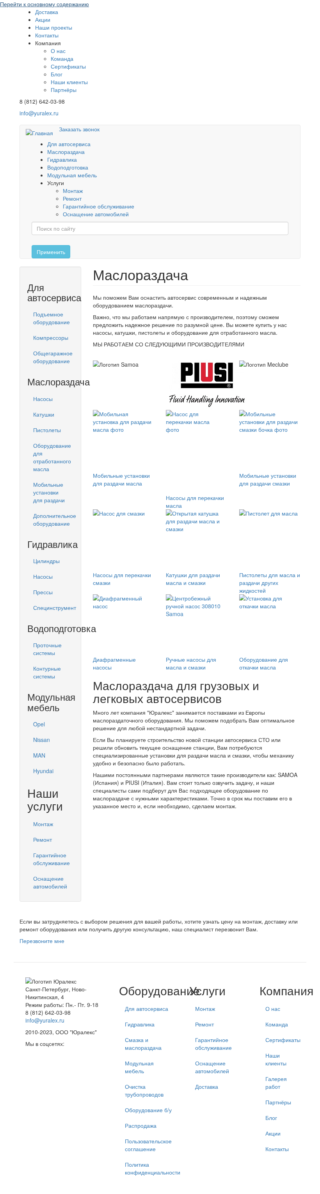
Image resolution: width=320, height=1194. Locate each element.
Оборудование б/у (148, 1110)
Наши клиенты (69, 82)
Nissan (41, 740)
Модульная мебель (72, 175)
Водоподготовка (67, 167)
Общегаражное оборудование (53, 357)
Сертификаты (68, 66)
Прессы (43, 592)
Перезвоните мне (42, 941)
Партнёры (63, 90)
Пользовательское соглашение (148, 1145)
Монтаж (73, 190)
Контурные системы (47, 672)
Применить (51, 252)
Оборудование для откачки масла (263, 663)
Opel (39, 724)
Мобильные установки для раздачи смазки (267, 479)
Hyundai (43, 771)
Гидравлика (62, 159)
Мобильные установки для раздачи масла (121, 479)
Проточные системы (47, 649)
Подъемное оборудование (51, 318)
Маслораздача (66, 151)
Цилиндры (46, 561)
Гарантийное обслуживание (98, 206)
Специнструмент (53, 607)
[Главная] (42, 132)
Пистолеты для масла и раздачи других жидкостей (269, 582)
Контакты (47, 35)
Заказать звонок (79, 129)
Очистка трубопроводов (144, 1090)
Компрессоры (50, 337)
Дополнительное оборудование (53, 519)
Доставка (46, 12)
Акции (42, 19)
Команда (62, 58)
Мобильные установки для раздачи (49, 492)
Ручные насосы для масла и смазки (191, 663)
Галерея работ (276, 1082)
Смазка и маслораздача (143, 1043)
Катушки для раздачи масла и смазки (193, 578)
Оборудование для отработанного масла (52, 457)
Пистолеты (47, 430)
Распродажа (140, 1125)
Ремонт (72, 198)
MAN (39, 755)
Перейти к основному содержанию (44, 4)
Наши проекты (53, 27)
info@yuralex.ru (39, 113)
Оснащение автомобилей (96, 214)
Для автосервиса (69, 144)
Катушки (43, 414)
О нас (58, 51)
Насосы (43, 399)
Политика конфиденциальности (151, 1168)
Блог (56, 74)
